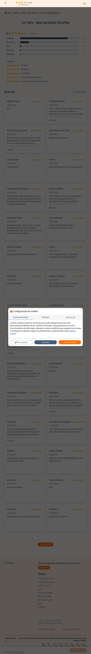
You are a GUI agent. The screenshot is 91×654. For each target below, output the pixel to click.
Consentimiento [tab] (20, 317)
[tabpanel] (45, 328)
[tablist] (45, 317)
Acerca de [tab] (70, 317)
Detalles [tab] (45, 317)
